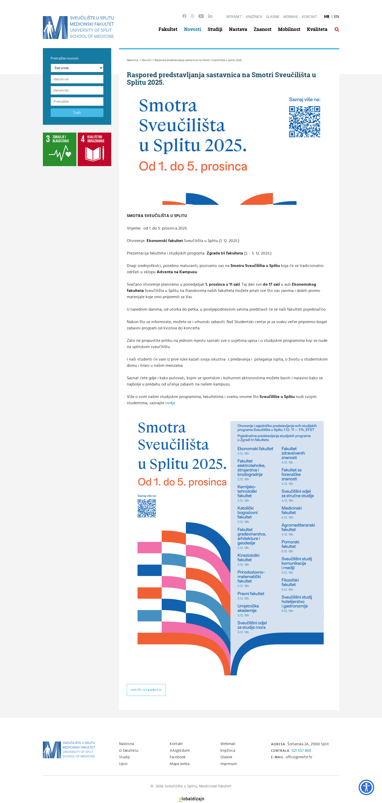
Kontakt (309, 17)
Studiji (215, 29)
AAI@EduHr (180, 751)
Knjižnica (254, 17)
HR (327, 17)
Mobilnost (289, 29)
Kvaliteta (317, 29)
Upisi (123, 764)
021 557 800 (301, 751)
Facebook (178, 757)
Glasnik (272, 17)
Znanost (263, 29)
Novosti (192, 29)
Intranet (234, 17)
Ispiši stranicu (146, 689)
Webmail (290, 17)
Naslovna (126, 744)
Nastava (238, 29)
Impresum (228, 764)
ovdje (170, 403)
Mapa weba (179, 764)
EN (336, 17)
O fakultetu (128, 751)
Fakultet (168, 29)
